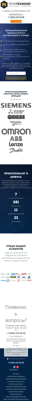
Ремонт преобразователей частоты (16, 396)
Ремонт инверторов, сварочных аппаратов (16, 399)
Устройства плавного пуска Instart (16, 389)
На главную (16, 374)
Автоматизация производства (16, 376)
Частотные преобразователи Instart (16, 386)
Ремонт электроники (16, 394)
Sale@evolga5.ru (16, 14)
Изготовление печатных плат (16, 381)
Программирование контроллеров (16, 379)
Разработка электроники (16, 384)
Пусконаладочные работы (16, 391)
